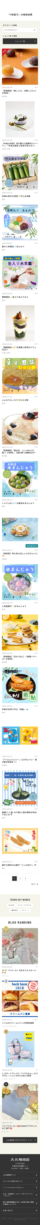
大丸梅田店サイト (9, 1175)
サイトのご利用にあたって (13, 1181)
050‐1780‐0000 (22, 1168)
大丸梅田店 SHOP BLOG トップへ (19, 1140)
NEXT (33, 884)
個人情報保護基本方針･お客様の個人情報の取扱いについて (18, 1203)
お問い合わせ (8, 1210)
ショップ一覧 (20, 41)
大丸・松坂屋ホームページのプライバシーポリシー (18, 1195)
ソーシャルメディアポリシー (13, 1187)
